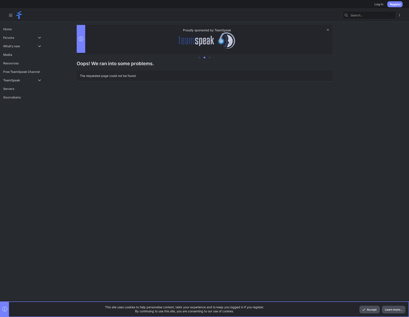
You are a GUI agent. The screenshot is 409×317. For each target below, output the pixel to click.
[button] (10, 15)
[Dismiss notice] (327, 30)
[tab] (199, 57)
